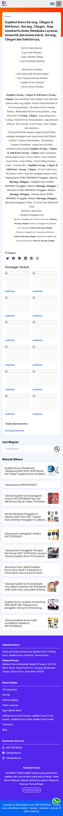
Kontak (6, 694)
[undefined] (18, 279)
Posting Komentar (14, 430)
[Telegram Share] (19, 258)
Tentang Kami (9, 689)
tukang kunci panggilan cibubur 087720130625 (23, 535)
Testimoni (7, 724)
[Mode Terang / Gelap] (52, 3)
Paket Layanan (10, 705)
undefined (10, 291)
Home (7, 16)
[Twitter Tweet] (7, 258)
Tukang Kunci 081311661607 (21, 484)
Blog (4, 729)
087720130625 (14, 747)
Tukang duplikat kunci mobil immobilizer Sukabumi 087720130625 (21, 623)
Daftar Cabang (10, 700)
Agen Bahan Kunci (11, 710)
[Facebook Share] (13, 258)
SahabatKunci (13, 752)
